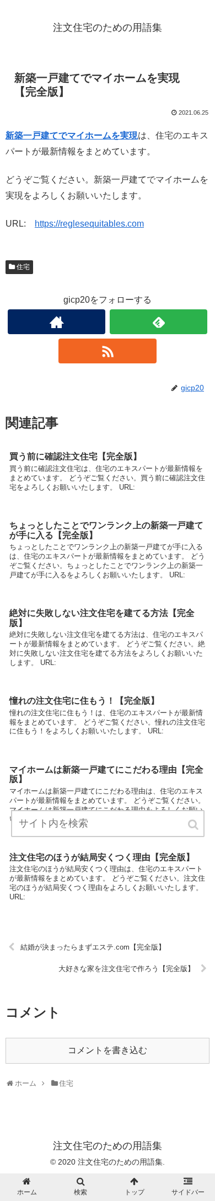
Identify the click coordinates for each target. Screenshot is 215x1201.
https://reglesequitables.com (89, 223)
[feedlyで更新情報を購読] (159, 321)
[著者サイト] (57, 321)
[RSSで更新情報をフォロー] (107, 351)
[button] (194, 824)
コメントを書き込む (107, 1050)
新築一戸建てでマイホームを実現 (72, 135)
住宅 (23, 267)
